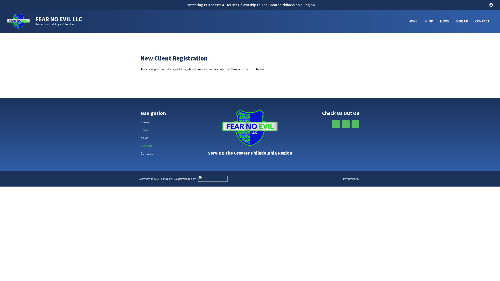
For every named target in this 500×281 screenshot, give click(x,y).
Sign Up (146, 146)
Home (145, 122)
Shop (144, 130)
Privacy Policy (351, 179)
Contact (147, 153)
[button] (250, 5)
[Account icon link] (491, 5)
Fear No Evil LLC (58, 19)
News (145, 138)
